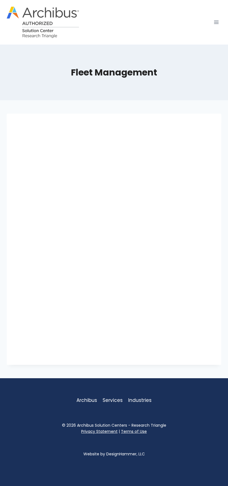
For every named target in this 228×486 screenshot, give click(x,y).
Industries (140, 400)
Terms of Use (134, 431)
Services (113, 400)
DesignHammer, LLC (125, 454)
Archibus (86, 400)
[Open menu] (216, 22)
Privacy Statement (99, 431)
